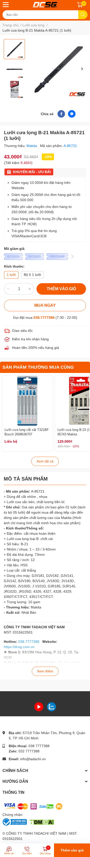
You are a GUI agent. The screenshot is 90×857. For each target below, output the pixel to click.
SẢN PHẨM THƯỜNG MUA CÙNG (38, 367)
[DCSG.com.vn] (45, 5)
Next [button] (82, 68)
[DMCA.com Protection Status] (41, 822)
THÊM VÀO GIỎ (61, 289)
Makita (32, 146)
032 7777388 (29, 751)
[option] (14, 49)
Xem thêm (45, 671)
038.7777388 (44, 318)
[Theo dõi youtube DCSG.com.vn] (38, 707)
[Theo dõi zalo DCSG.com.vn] (51, 707)
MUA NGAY (45, 305)
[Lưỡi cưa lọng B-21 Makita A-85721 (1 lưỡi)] (58, 68)
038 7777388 (39, 746)
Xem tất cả (45, 461)
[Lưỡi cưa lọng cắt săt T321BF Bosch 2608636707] (27, 400)
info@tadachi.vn (33, 759)
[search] (83, 14)
